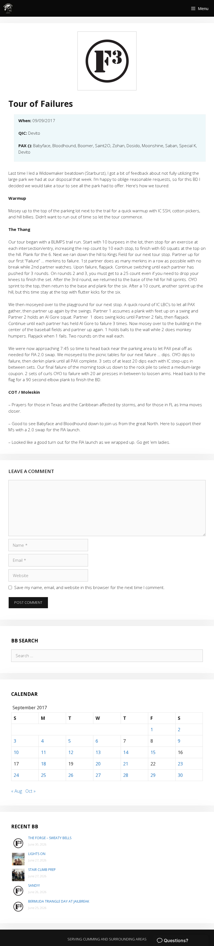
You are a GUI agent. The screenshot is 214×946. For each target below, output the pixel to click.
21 (125, 764)
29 (152, 775)
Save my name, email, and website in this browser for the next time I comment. (89, 587)
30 (180, 775)
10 (16, 752)
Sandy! (34, 885)
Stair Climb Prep (42, 869)
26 (70, 775)
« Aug (16, 791)
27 (98, 775)
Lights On (36, 853)
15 (152, 752)
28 (125, 775)
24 (16, 775)
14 (125, 752)
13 (98, 752)
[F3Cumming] (8, 8)
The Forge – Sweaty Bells (49, 838)
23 (180, 764)
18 (43, 764)
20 (98, 764)
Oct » (30, 791)
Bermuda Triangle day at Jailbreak (58, 901)
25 (43, 775)
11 (43, 752)
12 (70, 752)
